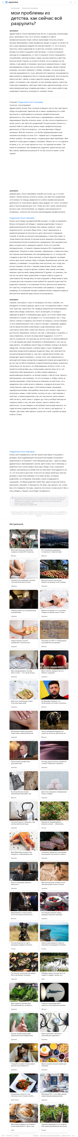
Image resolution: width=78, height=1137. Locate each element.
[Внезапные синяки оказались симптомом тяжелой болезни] (24, 725)
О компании (9, 1135)
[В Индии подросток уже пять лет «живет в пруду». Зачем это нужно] (54, 967)
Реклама (16, 1135)
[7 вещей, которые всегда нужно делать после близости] (24, 1057)
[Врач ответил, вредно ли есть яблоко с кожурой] (54, 664)
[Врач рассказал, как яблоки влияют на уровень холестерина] (54, 574)
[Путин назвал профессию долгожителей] (24, 755)
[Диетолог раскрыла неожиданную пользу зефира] (54, 785)
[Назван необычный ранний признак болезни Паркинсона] (24, 1027)
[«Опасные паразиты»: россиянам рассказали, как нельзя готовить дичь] (54, 846)
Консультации (15, 8)
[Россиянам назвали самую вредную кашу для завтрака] (54, 906)
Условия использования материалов (50, 1135)
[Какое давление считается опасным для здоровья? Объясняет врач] (54, 1027)
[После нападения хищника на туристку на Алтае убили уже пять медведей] (54, 725)
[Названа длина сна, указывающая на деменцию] (24, 604)
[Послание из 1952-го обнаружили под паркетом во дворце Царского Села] (54, 634)
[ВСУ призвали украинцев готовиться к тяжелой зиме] (54, 543)
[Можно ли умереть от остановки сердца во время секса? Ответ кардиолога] (54, 604)
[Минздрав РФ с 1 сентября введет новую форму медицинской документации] (54, 1088)
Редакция (36, 1135)
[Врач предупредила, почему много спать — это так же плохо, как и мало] (24, 664)
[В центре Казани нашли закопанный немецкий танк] (24, 785)
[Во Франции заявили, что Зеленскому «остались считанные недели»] (54, 695)
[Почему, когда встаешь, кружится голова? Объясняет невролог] (54, 755)
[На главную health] (13, 2)
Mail (3, 1135)
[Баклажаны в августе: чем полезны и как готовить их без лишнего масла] (24, 1088)
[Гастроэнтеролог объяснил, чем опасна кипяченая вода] (24, 815)
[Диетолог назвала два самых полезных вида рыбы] (24, 695)
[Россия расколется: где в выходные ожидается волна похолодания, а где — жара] (24, 936)
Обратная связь (66, 1135)
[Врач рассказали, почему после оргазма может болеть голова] (54, 876)
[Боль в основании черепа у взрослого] (24, 876)
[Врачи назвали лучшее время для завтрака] (54, 1057)
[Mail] (6, 2)
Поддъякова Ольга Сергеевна (30, 102)
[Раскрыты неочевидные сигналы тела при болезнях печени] (24, 574)
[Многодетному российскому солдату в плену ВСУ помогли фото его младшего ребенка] (24, 543)
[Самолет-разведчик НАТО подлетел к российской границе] (54, 997)
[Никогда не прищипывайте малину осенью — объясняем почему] (54, 815)
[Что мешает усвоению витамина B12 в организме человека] (24, 967)
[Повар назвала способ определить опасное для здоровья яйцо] (24, 634)
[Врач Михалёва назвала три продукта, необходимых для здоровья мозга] (24, 846)
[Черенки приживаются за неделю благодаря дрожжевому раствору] (54, 1118)
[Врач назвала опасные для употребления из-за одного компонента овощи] (24, 997)
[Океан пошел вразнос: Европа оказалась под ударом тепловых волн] (54, 936)
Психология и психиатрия (30, 8)
